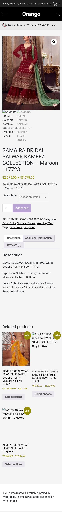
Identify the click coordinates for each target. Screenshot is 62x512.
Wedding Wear (45, 223)
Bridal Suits (9, 223)
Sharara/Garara (26, 223)
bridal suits (16, 227)
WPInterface (9, 500)
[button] (54, 42)
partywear (29, 227)
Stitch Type (10, 195)
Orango (31, 14)
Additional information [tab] (38, 238)
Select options (13, 396)
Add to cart (21, 208)
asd (51, 25)
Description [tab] (14, 238)
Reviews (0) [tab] (14, 245)
